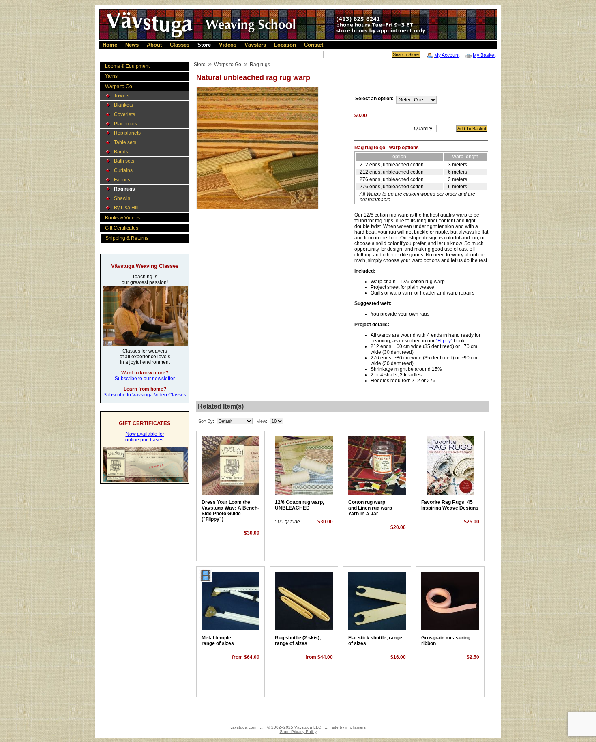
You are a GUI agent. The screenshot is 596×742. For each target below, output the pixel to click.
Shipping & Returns (126, 238)
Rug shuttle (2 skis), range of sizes (298, 640)
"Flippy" (444, 341)
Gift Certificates (121, 228)
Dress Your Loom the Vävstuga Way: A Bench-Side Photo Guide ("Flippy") (230, 510)
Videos (227, 45)
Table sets (125, 142)
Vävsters (255, 45)
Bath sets (124, 161)
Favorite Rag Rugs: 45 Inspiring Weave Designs (449, 505)
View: (262, 421)
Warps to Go (118, 86)
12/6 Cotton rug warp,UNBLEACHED (299, 505)
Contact (313, 45)
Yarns (111, 76)
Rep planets (127, 133)
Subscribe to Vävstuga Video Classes (144, 395)
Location (285, 45)
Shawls (122, 198)
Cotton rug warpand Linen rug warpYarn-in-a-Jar (370, 507)
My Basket (484, 55)
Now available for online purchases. (145, 437)
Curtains (123, 170)
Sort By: (206, 421)
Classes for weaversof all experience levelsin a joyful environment (145, 356)
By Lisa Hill (126, 208)
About (154, 45)
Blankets (123, 105)
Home (110, 45)
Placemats (125, 124)
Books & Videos (122, 218)
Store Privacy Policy (298, 731)
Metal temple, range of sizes (218, 640)
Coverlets (124, 114)
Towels (121, 96)
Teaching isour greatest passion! (145, 279)
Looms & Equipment (127, 66)
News (132, 45)
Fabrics (122, 180)
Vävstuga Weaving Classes (144, 266)
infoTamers (355, 727)
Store (204, 45)
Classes (179, 45)
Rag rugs (124, 189)
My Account (446, 55)
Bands (121, 152)
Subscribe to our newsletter (145, 378)
